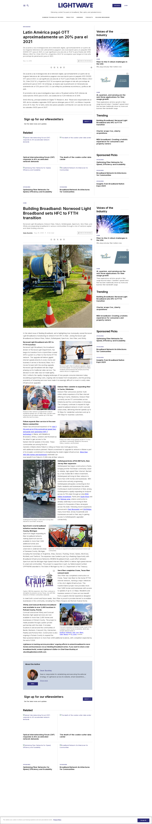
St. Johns (74, 634)
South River (84, 497)
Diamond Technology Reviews (52, 17)
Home (98, 59)
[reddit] (61, 67)
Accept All (143, 820)
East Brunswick (74, 509)
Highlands (69, 632)
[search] (27, 5)
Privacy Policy (57, 819)
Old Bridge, (87, 509)
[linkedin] (54, 67)
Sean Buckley (28, 233)
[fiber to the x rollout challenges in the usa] (112, 48)
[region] (76, 820)
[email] (64, 67)
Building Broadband (103, 17)
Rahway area (65, 499)
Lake (73, 632)
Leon (77, 632)
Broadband (26, 26)
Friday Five (70, 17)
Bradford (62, 632)
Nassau (66, 634)
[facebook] (51, 67)
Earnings (80, 17)
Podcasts (89, 17)
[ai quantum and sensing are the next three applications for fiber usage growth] (112, 81)
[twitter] (57, 67)
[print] (91, 67)
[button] (24, 5)
